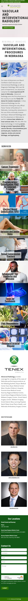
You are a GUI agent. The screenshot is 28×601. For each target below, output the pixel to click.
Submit (5, 588)
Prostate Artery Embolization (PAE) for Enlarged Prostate (10, 186)
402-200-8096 (21, 0)
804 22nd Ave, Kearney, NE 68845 (10, 537)
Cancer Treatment (9, 166)
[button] (2, 6)
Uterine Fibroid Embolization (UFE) (10, 210)
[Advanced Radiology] (14, 6)
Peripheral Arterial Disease (11, 344)
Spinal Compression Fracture (10, 255)
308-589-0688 (17, 2)
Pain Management (10, 323)
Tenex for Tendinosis (10, 299)
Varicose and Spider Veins (9, 232)
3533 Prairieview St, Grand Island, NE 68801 (13, 532)
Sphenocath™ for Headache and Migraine (10, 276)
